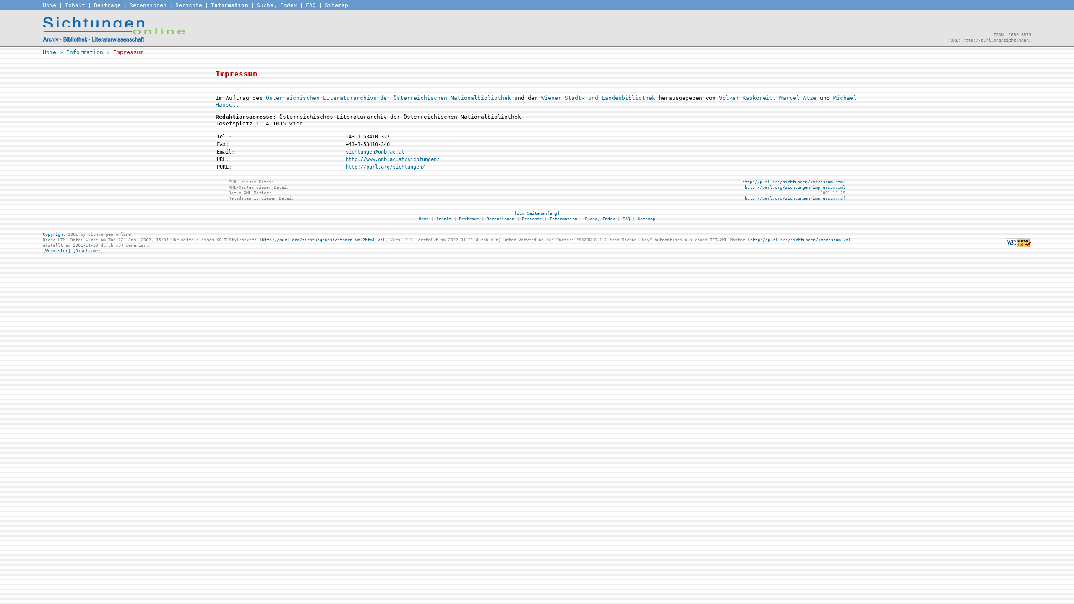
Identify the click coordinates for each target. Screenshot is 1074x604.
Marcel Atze (797, 98)
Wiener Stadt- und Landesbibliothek (598, 98)
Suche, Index (277, 5)
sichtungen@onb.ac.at (375, 152)
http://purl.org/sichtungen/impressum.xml (795, 187)
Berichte (188, 5)
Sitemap (336, 5)
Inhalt (75, 5)
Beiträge (107, 5)
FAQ (311, 5)
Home (49, 5)
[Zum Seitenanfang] (537, 213)
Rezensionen (148, 5)
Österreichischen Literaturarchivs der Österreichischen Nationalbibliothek (388, 98)
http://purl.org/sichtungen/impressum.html (793, 182)
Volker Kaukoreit (746, 98)
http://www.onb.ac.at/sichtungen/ (393, 159)
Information (229, 5)
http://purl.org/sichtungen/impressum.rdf (795, 198)
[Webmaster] (56, 250)
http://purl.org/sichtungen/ (385, 167)
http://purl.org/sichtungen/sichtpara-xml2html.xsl (323, 239)
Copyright (54, 234)
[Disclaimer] (88, 250)
